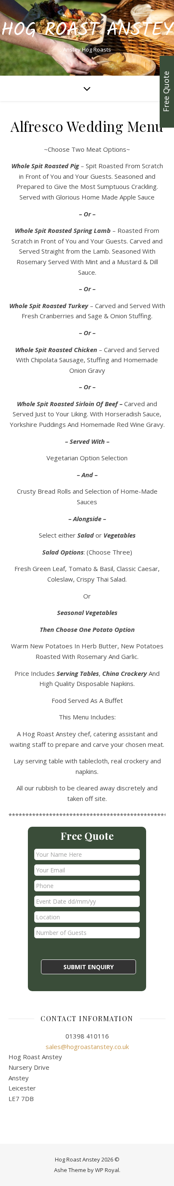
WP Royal (107, 1170)
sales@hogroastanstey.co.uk (87, 1046)
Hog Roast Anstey (87, 30)
